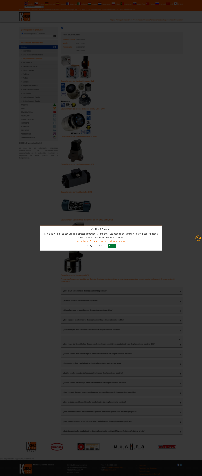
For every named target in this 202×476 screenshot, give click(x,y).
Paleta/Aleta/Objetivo (31, 89)
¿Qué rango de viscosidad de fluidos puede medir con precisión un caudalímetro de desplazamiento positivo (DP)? (109, 344)
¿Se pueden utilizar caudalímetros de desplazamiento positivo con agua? (92, 363)
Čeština (41, 4)
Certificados (145, 20)
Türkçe (152, 4)
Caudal (24, 47)
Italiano (84, 4)
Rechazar (102, 246)
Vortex (25, 78)
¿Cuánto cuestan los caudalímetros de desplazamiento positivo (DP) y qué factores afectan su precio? (103, 431)
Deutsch (52, 4)
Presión (24, 105)
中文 (172, 4)
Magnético (27, 51)
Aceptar (112, 246)
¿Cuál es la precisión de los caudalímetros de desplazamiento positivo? (91, 329)
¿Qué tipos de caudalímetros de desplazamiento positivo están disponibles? (93, 320)
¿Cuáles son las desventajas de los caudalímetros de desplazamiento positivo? (94, 382)
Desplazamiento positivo (32, 58)
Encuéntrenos (144, 471)
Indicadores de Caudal (31, 97)
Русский (162, 4)
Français (73, 4)
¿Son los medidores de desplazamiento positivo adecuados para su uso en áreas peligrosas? (100, 411)
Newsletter (178, 20)
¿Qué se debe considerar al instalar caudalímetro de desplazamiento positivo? (94, 402)
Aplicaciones (155, 20)
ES (25, 1)
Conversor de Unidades (148, 468)
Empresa (142, 465)
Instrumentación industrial (149, 474)
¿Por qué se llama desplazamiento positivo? (80, 300)
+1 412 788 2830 (88, 9)
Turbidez (25, 126)
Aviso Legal (82, 241)
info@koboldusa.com (110, 9)
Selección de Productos (132, 20)
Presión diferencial (30, 66)
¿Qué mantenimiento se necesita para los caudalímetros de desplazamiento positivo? (97, 421)
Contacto (170, 20)
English (31, 4)
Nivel (23, 108)
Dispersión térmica (30, 86)
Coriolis (26, 82)
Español (62, 4)
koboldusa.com (129, 9)
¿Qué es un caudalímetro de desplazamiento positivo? (84, 291)
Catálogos (163, 20)
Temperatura (27, 112)
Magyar (94, 4)
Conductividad (27, 119)
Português (128, 4)
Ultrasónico (27, 62)
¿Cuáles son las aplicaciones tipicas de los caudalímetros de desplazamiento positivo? (97, 353)
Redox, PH (25, 116)
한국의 (180, 4)
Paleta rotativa (28, 70)
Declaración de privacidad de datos (107, 241)
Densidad (25, 130)
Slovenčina (141, 4)
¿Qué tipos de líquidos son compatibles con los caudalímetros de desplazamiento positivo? (99, 392)
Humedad (25, 123)
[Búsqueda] (54, 36)
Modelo (42, 33)
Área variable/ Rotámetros (33, 55)
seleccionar (80, 40)
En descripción (30, 33)
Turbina (26, 74)
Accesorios (26, 134)
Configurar (91, 246)
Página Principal (116, 20)
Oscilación (27, 93)
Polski (118, 4)
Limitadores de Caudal (31, 101)
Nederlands (106, 4)
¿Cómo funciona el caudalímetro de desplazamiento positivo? (87, 310)
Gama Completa (28, 137)
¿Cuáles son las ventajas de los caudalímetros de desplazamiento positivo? (93, 373)
